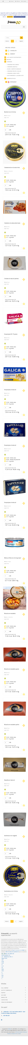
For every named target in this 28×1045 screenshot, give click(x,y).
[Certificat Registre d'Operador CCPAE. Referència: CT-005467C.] (3, 966)
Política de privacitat (19, 16)
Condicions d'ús (14, 1033)
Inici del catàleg (10, 47)
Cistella (24, 1)
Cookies (19, 1033)
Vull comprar (4, 988)
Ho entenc (9, 16)
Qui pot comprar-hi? (6, 990)
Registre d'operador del (18, 950)
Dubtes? (3, 992)
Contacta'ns (4, 999)
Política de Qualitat (18, 1032)
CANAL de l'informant (6, 1002)
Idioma (18, 1)
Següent (21, 41)
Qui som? (3, 995)
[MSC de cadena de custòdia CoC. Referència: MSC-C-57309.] (9, 956)
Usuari (12, 1)
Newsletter (4, 997)
